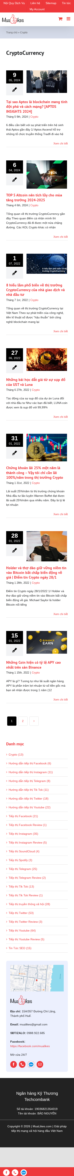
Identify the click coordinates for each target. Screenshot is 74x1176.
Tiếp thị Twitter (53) (21, 913)
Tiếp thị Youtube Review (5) (26, 939)
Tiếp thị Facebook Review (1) (28, 825)
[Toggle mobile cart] (60, 19)
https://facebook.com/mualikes (30, 1046)
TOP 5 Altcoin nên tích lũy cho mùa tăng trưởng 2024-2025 (34, 197)
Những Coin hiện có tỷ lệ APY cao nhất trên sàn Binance (33, 664)
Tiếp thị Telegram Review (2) (27, 877)
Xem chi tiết (60, 143)
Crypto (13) (16, 754)
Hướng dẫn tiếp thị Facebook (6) (30, 763)
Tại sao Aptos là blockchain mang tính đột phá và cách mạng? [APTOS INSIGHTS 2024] (36, 106)
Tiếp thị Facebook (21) (23, 816)
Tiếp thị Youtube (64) (22, 930)
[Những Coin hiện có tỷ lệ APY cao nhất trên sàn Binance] (47, 642)
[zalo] (31, 1064)
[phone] (22, 1064)
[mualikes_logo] (21, 997)
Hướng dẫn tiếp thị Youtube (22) (30, 807)
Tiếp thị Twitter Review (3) (25, 921)
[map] (37, 966)
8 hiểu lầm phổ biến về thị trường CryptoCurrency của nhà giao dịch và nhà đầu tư (35, 290)
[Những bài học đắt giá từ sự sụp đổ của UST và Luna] (47, 359)
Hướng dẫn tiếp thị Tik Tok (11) (29, 789)
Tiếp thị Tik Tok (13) (21, 886)
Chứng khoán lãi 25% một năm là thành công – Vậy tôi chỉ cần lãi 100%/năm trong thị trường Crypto (34, 472)
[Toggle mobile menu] (69, 19)
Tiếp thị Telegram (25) (23, 869)
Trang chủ (11, 32)
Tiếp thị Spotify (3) (20, 860)
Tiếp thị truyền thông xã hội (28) (29, 904)
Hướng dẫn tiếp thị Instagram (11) (31, 772)
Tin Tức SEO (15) (20, 948)
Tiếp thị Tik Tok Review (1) (26, 895)
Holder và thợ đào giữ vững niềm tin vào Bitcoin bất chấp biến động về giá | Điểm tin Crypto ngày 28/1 (36, 572)
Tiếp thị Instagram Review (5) (28, 842)
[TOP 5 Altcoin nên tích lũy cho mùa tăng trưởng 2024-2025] (47, 174)
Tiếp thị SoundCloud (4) (24, 851)
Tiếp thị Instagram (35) (23, 833)
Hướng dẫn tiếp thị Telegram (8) (29, 781)
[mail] (40, 1064)
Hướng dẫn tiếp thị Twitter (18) (29, 798)
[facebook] (13, 1064)
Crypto (34, 116)
